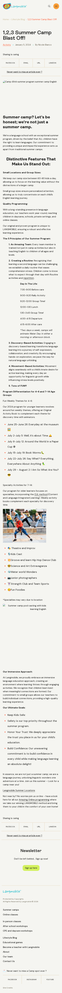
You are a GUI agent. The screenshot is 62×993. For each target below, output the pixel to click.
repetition (28, 278)
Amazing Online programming (34, 799)
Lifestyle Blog (18, 19)
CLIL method (41, 494)
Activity (7, 44)
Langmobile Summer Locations (19, 790)
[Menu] (56, 6)
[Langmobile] (15, 6)
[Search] (49, 6)
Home (6, 19)
